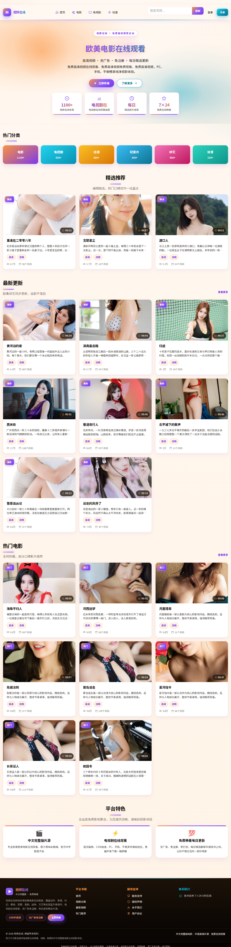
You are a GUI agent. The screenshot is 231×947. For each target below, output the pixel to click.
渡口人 (163, 240)
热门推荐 (81, 913)
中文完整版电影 (184, 934)
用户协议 (137, 913)
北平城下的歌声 (170, 424)
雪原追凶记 (14, 503)
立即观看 (104, 83)
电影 (79, 12)
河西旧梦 (89, 608)
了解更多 (127, 83)
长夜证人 (13, 766)
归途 (162, 345)
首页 (62, 12)
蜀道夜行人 (90, 424)
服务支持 (137, 896)
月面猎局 (165, 608)
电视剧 (97, 12)
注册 (222, 12)
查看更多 (223, 292)
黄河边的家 (14, 345)
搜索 (198, 10)
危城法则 (13, 687)
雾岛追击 (89, 687)
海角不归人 (14, 608)
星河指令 (165, 687)
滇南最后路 (90, 345)
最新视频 (81, 907)
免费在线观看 (218, 934)
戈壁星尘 (89, 240)
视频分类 (81, 901)
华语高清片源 (202, 934)
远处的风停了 (92, 503)
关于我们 (137, 907)
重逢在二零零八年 (19, 240)
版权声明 (137, 901)
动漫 (115, 12)
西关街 (11, 424)
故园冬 (87, 766)
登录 (210, 12)
